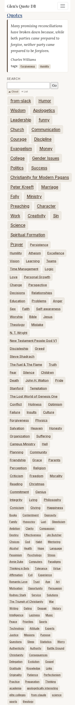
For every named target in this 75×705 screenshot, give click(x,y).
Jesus (47, 317)
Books (13, 515)
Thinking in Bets (19, 568)
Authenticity (16, 648)
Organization (20, 436)
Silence (28, 372)
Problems (39, 301)
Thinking (50, 681)
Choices (14, 541)
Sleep (30, 641)
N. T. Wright (18, 333)
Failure (15, 412)
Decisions (17, 293)
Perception (18, 468)
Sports (43, 621)
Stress (51, 555)
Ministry (34, 196)
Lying (33, 500)
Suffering (43, 436)
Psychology (35, 555)
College (17, 158)
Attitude (34, 628)
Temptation (38, 388)
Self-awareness (48, 309)
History (56, 608)
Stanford (16, 388)
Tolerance (41, 568)
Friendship (18, 460)
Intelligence (16, 615)
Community (38, 452)
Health (28, 548)
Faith (26, 309)
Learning (33, 261)
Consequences (38, 655)
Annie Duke (16, 561)
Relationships (42, 293)
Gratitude (15, 668)
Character (46, 206)
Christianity (16, 655)
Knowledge (33, 668)
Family (13, 521)
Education (17, 301)
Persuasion (55, 588)
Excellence (55, 253)
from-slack (20, 100)
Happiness (55, 508)
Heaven (37, 428)
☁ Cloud (13, 91)
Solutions (52, 595)
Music (49, 615)
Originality (15, 674)
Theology (17, 325)
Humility (44, 66)
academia (15, 688)
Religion (39, 468)
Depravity (50, 515)
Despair (42, 608)
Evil (30, 575)
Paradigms (54, 561)
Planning (16, 452)
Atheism (34, 253)
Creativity (37, 215)
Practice (14, 681)
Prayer (16, 244)
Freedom (36, 476)
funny (44, 119)
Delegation (15, 661)
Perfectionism (52, 674)
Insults (32, 412)
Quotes (14, 15)
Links (49, 668)
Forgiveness (28, 66)
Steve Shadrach (22, 356)
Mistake (37, 325)
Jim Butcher (54, 535)
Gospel (49, 661)
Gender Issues (45, 158)
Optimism (55, 404)
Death (14, 380)
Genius (40, 492)
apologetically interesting (42, 688)
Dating (28, 608)
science (57, 695)
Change (16, 285)
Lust (43, 521)
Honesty (55, 428)
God (27, 541)
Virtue (57, 568)
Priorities (28, 621)
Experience (45, 575)
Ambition (14, 528)
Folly (14, 196)
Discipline (43, 139)
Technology (16, 628)
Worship (16, 317)
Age (47, 581)
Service (36, 595)
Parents (54, 460)
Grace (37, 460)
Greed (39, 348)
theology (28, 701)
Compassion (46, 528)
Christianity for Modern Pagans (39, 177)
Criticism (16, 476)
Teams (51, 261)
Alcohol (13, 548)
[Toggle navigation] (62, 6)
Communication (46, 129)
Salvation (17, 428)
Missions (29, 635)
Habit (39, 541)
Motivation (15, 588)
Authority (35, 648)
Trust (36, 581)
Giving (35, 508)
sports (13, 701)
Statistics (46, 641)
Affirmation (16, 575)
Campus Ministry (22, 444)
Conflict (16, 404)
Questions (15, 641)
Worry (61, 641)
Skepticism (58, 521)
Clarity (30, 528)
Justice (13, 635)
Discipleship (19, 348)
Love (14, 277)
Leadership (20, 119)
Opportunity (35, 588)
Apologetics (44, 110)
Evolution (33, 661)
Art (58, 581)
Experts (49, 628)
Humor (44, 100)
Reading (16, 484)
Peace (13, 621)
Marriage (49, 187)
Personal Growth (37, 277)
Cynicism (17, 508)
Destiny (14, 535)
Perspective (37, 285)
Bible (33, 317)
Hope (41, 548)
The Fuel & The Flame (26, 364)
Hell (45, 444)
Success (39, 167)
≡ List (25, 91)
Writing (13, 608)
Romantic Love (18, 581)
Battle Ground (55, 648)
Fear (13, 372)
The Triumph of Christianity (26, 601)
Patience (32, 674)
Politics (17, 167)
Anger (57, 301)
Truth (53, 364)
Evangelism (21, 148)
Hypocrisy (29, 521)
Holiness (35, 404)
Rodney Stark (17, 595)
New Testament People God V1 (33, 341)
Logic (49, 269)
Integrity (16, 500)
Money (45, 148)
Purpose (45, 635)
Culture (48, 412)
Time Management (24, 269)
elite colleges (17, 695)
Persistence (39, 245)
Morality (56, 476)
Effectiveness (32, 535)
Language (56, 548)
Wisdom (18, 110)
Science (17, 225)
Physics (41, 420)
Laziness (34, 615)
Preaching (19, 206)
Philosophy (52, 500)
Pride (59, 380)
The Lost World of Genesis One (34, 396)
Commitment (19, 492)
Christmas (36, 484)
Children (47, 372)
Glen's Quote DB (21, 6)
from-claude (38, 695)
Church (17, 129)
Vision (14, 261)
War (51, 601)
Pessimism (15, 555)
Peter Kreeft (22, 187)
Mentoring (54, 541)
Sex (13, 309)
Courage (18, 139)
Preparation (32, 681)
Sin (56, 215)
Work (15, 215)
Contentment (30, 515)
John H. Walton (37, 380)
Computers (35, 561)
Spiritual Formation (27, 234)
